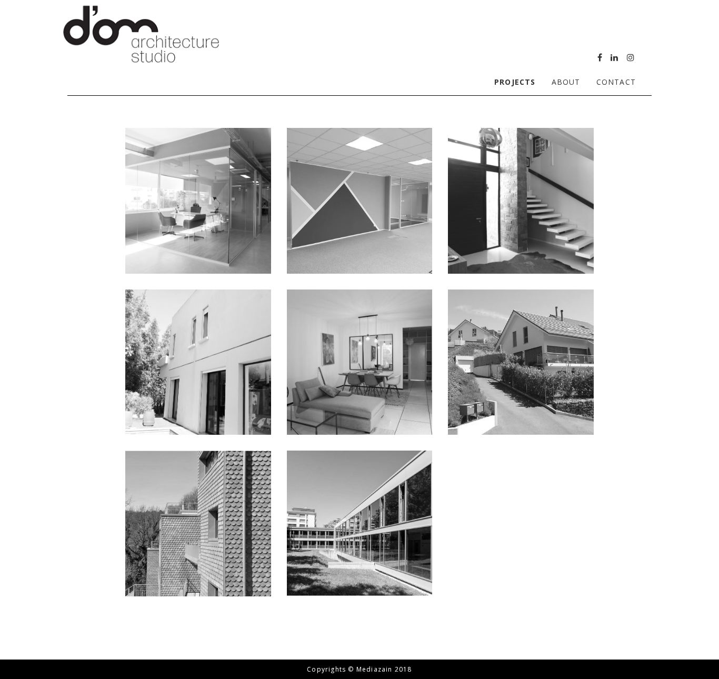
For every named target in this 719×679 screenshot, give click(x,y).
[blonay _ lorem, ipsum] (521, 362)
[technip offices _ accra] (360, 201)
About (566, 82)
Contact (616, 82)
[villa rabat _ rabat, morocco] (521, 201)
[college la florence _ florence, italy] (360, 523)
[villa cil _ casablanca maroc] (198, 362)
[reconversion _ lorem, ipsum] (198, 523)
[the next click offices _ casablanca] (198, 201)
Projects (515, 82)
